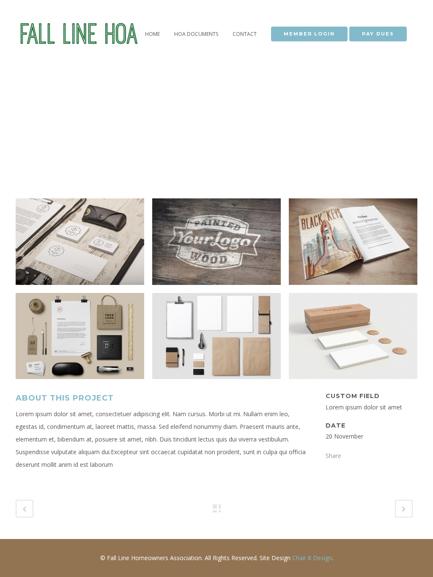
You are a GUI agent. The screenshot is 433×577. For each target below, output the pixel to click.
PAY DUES (378, 34)
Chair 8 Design (312, 558)
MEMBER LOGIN (309, 34)
